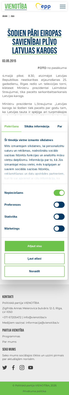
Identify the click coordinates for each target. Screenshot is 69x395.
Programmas (11, 336)
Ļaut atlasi (34, 258)
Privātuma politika (34, 391)
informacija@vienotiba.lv (42, 322)
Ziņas (12, 16)
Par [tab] (60, 126)
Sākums (4, 16)
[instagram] (22, 367)
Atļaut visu (34, 246)
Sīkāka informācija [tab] (36, 126)
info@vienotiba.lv (35, 317)
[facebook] (13, 367)
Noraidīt (34, 271)
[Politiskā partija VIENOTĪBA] (16, 6)
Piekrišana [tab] (11, 126)
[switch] (59, 205)
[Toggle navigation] (62, 6)
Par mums (9, 341)
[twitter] (4, 367)
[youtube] (30, 367)
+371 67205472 (11, 317)
